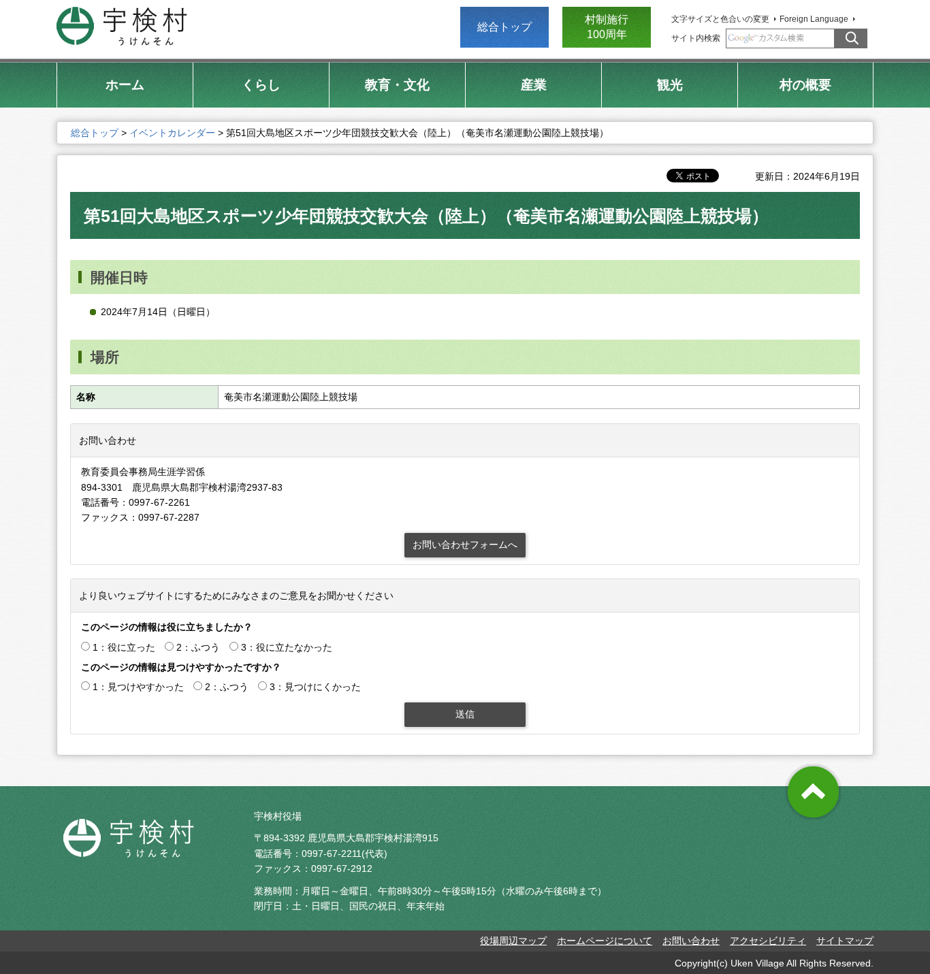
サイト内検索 (695, 38)
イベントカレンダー (172, 132)
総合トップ (504, 27)
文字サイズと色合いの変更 (720, 19)
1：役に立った (124, 647)
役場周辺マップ (513, 940)
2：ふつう (198, 647)
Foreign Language (814, 19)
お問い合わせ (691, 940)
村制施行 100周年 (606, 27)
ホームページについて (604, 940)
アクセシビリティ (768, 940)
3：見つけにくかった (315, 686)
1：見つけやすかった (138, 686)
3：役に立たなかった (286, 647)
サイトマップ (844, 940)
